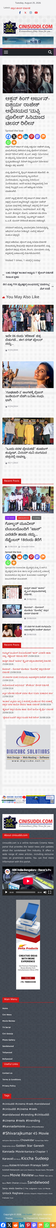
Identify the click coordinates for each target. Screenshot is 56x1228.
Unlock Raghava (12, 1193)
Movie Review (8, 1021)
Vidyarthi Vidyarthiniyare (39, 1193)
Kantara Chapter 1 (36, 1151)
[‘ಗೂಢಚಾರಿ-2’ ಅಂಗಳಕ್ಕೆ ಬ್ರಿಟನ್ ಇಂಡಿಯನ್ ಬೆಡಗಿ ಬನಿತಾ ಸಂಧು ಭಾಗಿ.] (28, 363)
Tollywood (7, 1052)
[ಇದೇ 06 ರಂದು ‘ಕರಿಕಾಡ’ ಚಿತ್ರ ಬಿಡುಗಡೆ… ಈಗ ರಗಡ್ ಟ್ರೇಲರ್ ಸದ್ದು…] (28, 307)
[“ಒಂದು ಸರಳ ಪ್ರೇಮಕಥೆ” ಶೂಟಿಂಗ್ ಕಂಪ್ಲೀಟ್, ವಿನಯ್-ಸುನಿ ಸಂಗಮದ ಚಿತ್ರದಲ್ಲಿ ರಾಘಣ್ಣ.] (28, 419)
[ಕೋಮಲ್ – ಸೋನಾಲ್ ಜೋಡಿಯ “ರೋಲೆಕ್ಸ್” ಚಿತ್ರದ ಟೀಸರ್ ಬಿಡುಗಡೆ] (12, 613)
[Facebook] (8, 136)
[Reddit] (20, 136)
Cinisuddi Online (27, 546)
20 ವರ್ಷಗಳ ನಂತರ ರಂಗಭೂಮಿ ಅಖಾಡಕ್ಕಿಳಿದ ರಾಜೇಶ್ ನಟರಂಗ (37, 629)
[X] (14, 136)
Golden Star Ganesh (30, 1146)
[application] (28, 881)
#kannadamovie (13, 1127)
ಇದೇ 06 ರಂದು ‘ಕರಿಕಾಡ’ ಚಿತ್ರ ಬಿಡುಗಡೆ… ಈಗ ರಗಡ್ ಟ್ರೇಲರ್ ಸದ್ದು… (24, 340)
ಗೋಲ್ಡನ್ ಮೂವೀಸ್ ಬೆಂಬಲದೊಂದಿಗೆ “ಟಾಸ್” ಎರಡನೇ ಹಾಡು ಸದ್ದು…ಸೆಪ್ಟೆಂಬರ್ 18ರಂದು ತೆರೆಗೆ (23, 532)
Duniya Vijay (39, 1140)
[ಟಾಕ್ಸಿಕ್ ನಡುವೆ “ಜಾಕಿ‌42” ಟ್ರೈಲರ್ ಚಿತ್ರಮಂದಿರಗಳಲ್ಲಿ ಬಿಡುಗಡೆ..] (12, 594)
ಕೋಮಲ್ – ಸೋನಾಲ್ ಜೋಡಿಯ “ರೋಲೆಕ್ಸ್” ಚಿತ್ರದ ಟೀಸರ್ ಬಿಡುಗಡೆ (30, 10)
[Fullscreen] (49, 892)
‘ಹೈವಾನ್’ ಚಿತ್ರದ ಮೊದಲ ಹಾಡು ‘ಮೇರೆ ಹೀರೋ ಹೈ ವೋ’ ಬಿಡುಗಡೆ (27, 709)
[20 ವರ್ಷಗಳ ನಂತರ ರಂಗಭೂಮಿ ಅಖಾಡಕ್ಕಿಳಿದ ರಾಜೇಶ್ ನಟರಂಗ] (12, 631)
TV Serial (36, 518)
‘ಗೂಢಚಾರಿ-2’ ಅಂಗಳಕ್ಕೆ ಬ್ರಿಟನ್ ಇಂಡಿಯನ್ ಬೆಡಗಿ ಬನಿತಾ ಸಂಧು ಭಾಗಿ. (24, 397)
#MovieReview (38, 1127)
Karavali (7, 1159)
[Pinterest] (31, 136)
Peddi (36, 1176)
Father (46, 1140)
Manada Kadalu (40, 1170)
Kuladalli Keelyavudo (11, 1170)
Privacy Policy (9, 1086)
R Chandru (23, 1183)
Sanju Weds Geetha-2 (13, 1189)
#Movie (28, 1127)
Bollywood (7, 1059)
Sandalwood (23, 518)
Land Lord (23, 1170)
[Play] (6, 892)
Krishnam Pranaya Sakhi (33, 1165)
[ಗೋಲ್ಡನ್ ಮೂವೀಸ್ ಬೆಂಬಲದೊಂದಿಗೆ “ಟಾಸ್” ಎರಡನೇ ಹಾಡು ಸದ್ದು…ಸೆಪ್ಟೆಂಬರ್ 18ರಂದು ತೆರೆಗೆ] (28, 499)
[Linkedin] (25, 136)
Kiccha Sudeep (35, 1159)
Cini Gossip (7, 1034)
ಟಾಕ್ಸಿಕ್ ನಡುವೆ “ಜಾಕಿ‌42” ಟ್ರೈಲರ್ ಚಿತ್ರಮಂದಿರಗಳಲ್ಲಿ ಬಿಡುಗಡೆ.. (35, 591)
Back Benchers (15, 1140)
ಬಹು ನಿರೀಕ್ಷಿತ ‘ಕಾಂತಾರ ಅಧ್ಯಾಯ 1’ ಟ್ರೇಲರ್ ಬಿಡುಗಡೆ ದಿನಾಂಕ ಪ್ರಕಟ (29, 275)
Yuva (11, 1198)
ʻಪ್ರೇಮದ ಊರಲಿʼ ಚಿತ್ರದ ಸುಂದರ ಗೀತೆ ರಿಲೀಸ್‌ (20, 717)
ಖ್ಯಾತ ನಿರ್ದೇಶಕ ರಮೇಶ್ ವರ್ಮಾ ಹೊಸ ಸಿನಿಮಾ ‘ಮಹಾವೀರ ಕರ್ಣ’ (27, 693)
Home (5, 1008)
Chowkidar (27, 1140)
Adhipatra (5, 1140)
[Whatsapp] (8, 142)
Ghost (13, 1146)
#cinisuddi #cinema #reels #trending (25, 1118)
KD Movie (17, 1159)
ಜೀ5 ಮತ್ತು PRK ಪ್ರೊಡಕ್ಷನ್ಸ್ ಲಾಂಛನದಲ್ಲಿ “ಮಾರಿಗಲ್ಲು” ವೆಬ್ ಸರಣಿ (26, 286)
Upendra (27, 1193)
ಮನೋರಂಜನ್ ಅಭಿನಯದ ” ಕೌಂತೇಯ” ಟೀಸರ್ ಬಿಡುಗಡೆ (25, 685)
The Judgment (31, 1188)
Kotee (13, 1165)
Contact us (7, 1073)
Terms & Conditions (11, 1080)
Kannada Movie (13, 1152)
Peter (42, 1176)
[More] (14, 142)
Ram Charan (13, 1183)
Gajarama (6, 1146)
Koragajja (5, 1165)
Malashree (31, 1170)
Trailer (40, 1188)
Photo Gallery (8, 1040)
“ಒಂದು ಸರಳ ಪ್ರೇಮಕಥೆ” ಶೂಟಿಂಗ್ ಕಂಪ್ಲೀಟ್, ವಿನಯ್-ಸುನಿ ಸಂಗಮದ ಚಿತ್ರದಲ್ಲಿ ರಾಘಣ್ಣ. (26, 453)
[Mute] (44, 892)
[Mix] (43, 136)
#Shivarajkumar (17, 1134)
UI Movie (46, 1188)
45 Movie (41, 1133)
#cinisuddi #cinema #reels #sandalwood (26, 1104)
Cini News (10, 518)
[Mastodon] (37, 136)
